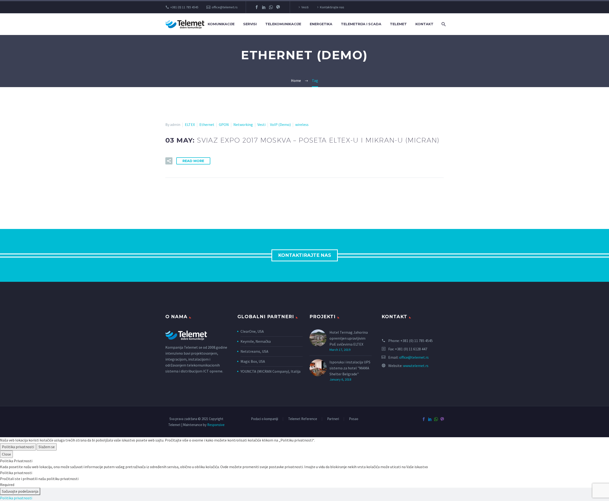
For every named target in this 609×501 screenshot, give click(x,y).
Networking (243, 124)
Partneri (333, 419)
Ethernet (206, 124)
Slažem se (47, 446)
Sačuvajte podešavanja (20, 491)
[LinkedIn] (263, 7)
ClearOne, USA (252, 331)
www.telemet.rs (415, 365)
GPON (224, 124)
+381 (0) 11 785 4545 (184, 7)
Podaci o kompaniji (264, 419)
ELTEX (190, 124)
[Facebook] (256, 7)
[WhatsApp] (271, 7)
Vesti (305, 7)
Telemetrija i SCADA (361, 24)
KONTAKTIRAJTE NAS (304, 255)
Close (6, 454)
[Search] (443, 24)
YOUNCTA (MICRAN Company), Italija (270, 371)
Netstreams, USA (254, 351)
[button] (168, 160)
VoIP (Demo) (280, 124)
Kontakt (424, 24)
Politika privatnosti (18, 446)
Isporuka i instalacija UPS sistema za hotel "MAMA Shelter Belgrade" (349, 368)
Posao (353, 419)
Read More (193, 161)
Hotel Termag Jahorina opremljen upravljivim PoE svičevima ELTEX (348, 338)
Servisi (250, 24)
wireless (302, 124)
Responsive (216, 424)
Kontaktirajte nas (332, 7)
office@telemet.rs (225, 7)
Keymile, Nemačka (256, 341)
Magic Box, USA (253, 361)
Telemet (398, 24)
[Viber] (278, 7)
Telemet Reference (302, 419)
